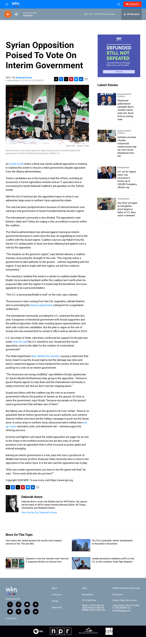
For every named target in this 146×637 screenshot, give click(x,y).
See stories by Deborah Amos (39, 512)
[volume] (16, 14)
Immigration (123, 167)
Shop (84, 588)
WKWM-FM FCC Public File (93, 610)
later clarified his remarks (45, 356)
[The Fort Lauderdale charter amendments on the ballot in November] (81, 545)
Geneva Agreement (41, 305)
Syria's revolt (16, 163)
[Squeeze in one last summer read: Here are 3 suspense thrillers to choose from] (15, 563)
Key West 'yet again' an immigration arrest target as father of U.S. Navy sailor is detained (127, 209)
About (54, 588)
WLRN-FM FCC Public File (93, 608)
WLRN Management (121, 611)
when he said (19, 341)
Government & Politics (124, 95)
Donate (55, 601)
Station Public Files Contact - (125, 600)
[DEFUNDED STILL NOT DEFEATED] (119, 56)
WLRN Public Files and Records (126, 588)
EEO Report (117, 595)
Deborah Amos (24, 77)
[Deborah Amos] (12, 503)
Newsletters (87, 595)
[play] (8, 14)
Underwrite (57, 607)
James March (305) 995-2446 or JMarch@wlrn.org (125, 606)
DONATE (134, 4)
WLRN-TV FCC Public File (93, 605)
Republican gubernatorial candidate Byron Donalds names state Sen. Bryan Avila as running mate (125, 110)
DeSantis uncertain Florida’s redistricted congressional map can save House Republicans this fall (126, 146)
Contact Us (57, 595)
